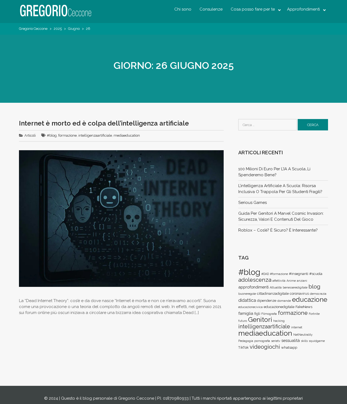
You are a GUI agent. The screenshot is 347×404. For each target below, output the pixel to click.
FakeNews (303, 307)
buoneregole (247, 293)
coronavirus (299, 293)
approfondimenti (253, 287)
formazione (67, 135)
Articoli (30, 135)
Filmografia (269, 313)
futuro (242, 320)
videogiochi (265, 347)
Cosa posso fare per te (253, 9)
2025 (58, 29)
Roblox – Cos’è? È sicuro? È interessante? (278, 230)
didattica (247, 300)
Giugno (74, 29)
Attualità (276, 287)
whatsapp (289, 347)
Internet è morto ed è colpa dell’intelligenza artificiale (104, 123)
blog (314, 286)
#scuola (315, 274)
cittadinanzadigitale (273, 293)
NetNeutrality (303, 334)
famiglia (245, 313)
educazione (309, 299)
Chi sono (182, 9)
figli (257, 314)
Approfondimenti (303, 9)
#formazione (279, 273)
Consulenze (211, 9)
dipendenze (266, 301)
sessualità (290, 340)
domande (284, 300)
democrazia (318, 293)
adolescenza (254, 280)
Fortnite (314, 313)
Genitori (260, 319)
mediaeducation (127, 135)
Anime (291, 280)
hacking (279, 320)
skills (304, 340)
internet (296, 327)
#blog (52, 135)
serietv (275, 340)
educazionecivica (250, 307)
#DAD (265, 273)
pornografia (262, 340)
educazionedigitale (279, 307)
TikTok (243, 347)
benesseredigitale (295, 287)
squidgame (317, 340)
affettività (278, 280)
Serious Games (252, 202)
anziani (302, 280)
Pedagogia (245, 340)
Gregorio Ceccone (33, 29)
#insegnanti (298, 274)
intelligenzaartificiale (95, 135)
